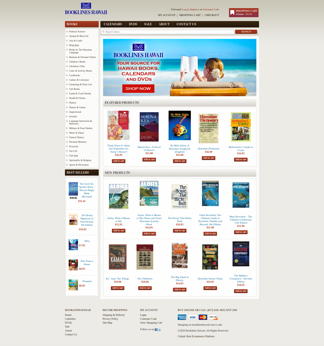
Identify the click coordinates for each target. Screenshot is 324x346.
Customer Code (211, 9)
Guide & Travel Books (80, 93)
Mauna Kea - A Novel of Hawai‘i (149, 148)
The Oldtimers (144, 278)
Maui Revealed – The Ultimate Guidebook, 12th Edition (241, 219)
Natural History (76, 137)
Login (143, 314)
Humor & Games (77, 107)
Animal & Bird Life (78, 36)
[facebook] (156, 329)
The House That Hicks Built (180, 220)
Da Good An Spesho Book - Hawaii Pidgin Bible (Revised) (87, 190)
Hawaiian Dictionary (209, 148)
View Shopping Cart (151, 322)
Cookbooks (74, 75)
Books (72, 24)
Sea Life (73, 151)
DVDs (133, 24)
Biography (74, 45)
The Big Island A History (180, 278)
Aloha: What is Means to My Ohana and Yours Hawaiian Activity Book (149, 220)
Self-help (73, 155)
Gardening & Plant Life (80, 84)
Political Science (77, 31)
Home (68, 314)
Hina (87, 240)
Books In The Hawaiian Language (80, 51)
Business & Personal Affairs (82, 57)
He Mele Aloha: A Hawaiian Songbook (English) (179, 148)
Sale (148, 24)
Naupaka (87, 281)
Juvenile (73, 116)
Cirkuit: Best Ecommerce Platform (196, 336)
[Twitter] (159, 329)
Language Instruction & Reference (80, 122)
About (164, 24)
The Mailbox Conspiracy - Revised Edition (241, 278)
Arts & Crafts (75, 40)
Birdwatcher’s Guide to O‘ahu (241, 148)
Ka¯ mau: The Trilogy (117, 278)
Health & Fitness (77, 98)
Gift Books (74, 89)
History (72, 102)
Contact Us (186, 24)
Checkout (212, 15)
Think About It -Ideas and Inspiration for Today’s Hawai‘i (118, 148)
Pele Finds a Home (87, 263)
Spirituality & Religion (80, 160)
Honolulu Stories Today (210, 278)
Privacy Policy (110, 318)
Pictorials (73, 146)
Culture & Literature (79, 80)
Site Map (107, 322)
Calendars (113, 24)
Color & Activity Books (80, 71)
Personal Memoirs (77, 142)
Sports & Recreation (79, 165)
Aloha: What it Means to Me (118, 220)
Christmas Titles (77, 66)
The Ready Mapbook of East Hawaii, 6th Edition (87, 220)
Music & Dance (76, 133)
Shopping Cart (190, 15)
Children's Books (77, 61)
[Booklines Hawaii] (86, 13)
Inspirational (75, 112)
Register (194, 9)
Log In (185, 9)
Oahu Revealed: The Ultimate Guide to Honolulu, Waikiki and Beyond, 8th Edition (210, 220)
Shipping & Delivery (114, 314)
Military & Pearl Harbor (80, 128)
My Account (167, 15)
